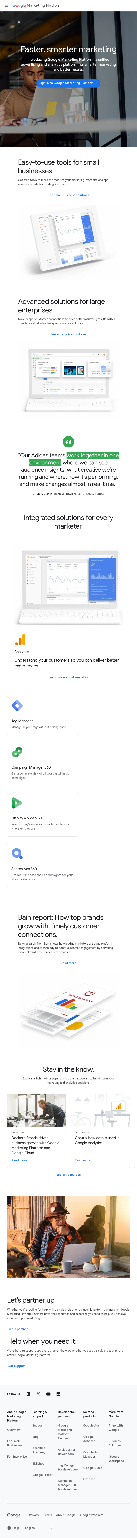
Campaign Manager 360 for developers (68, 1485)
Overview (14, 1430)
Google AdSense (89, 1439)
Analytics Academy (38, 1450)
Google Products (91, 1515)
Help (16, 1528)
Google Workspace (116, 1459)
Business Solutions (115, 1443)
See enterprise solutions (68, 334)
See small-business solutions (68, 195)
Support (38, 1425)
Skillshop (38, 1463)
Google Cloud (92, 1468)
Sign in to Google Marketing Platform (66, 83)
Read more (69, 963)
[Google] (14, 1515)
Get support (16, 1366)
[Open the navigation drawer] (6, 5)
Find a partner (17, 1329)
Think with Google (116, 1428)
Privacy (34, 1515)
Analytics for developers (66, 1452)
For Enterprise (17, 1457)
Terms (47, 1515)
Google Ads (91, 1425)
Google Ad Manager (90, 1455)
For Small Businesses (14, 1443)
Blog (35, 1437)
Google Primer (42, 1475)
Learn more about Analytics (68, 677)
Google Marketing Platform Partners (65, 1432)
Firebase (89, 1479)
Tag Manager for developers (68, 1467)
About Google (66, 1515)
